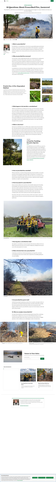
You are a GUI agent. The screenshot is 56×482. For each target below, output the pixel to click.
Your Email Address (26, 357)
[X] (8, 39)
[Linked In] (10, 39)
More (4, 54)
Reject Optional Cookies (42, 477)
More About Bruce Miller (24, 405)
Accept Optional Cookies (49, 477)
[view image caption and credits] (51, 37)
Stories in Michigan (28, 5)
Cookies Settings (35, 477)
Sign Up (42, 358)
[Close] (55, 478)
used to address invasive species (23, 72)
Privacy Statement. (20, 480)
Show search (49, 0)
